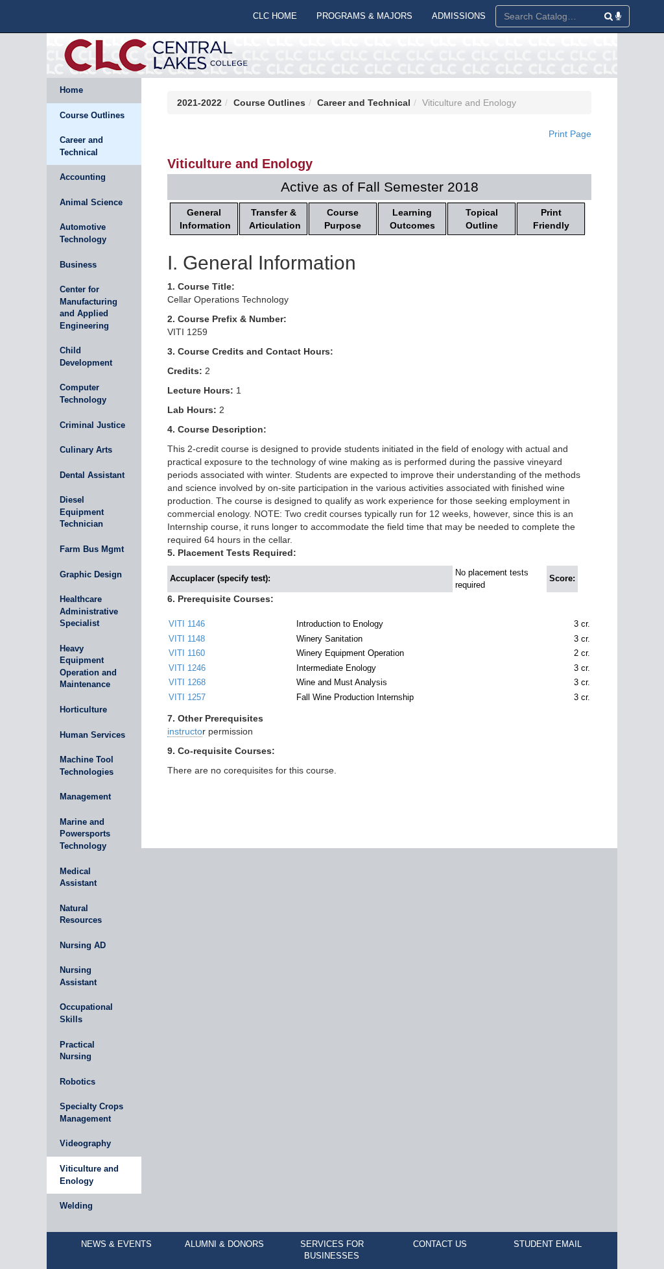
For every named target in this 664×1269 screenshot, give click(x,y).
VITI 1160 (187, 653)
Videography (85, 1143)
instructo (184, 731)
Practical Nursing (77, 1051)
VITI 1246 (187, 668)
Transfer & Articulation (275, 219)
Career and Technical (81, 146)
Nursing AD (83, 945)
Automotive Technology (83, 233)
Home (71, 90)
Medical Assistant (78, 877)
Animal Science (91, 202)
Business (78, 265)
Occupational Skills (86, 1013)
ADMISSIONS (459, 16)
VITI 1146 (187, 624)
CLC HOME (275, 16)
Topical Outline (482, 219)
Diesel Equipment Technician (82, 512)
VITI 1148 (187, 639)
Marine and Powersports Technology (85, 834)
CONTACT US (440, 1244)
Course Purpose (342, 219)
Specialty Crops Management (91, 1112)
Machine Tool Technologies (86, 766)
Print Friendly (551, 219)
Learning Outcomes (412, 219)
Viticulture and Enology (89, 1175)
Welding (76, 1206)
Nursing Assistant (78, 976)
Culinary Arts (86, 450)
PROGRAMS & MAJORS (364, 16)
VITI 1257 (187, 697)
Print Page (570, 134)
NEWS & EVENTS (116, 1244)
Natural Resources (81, 914)
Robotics (77, 1082)
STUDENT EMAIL (548, 1244)
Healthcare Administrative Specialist (89, 611)
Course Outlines (92, 115)
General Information (205, 219)
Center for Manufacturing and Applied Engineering (88, 307)
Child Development (86, 357)
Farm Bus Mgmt (92, 549)
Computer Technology (83, 394)
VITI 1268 (187, 682)
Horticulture (83, 709)
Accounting (83, 177)
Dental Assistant (92, 475)
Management (85, 796)
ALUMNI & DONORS (224, 1244)
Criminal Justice (92, 425)
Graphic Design (91, 574)
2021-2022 (199, 102)
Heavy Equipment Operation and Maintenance (88, 667)
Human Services (92, 735)
